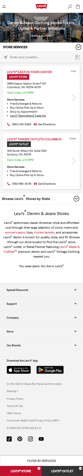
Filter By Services (41, 461)
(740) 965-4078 (21, 183)
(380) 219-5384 (21, 124)
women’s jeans (15, 232)
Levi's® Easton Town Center (29, 72)
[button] (15, 398)
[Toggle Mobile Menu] (4, 6)
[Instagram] (30, 438)
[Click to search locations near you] (5, 57)
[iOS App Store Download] (19, 370)
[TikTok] (9, 438)
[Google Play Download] (50, 370)
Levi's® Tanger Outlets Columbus (34, 139)
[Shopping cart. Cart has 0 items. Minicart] (78, 6)
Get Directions (46, 124)
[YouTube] (41, 438)
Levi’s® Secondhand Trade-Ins (28, 115)
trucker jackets (44, 232)
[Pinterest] (19, 438)
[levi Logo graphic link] (41, 6)
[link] (13, 391)
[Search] (70, 6)
